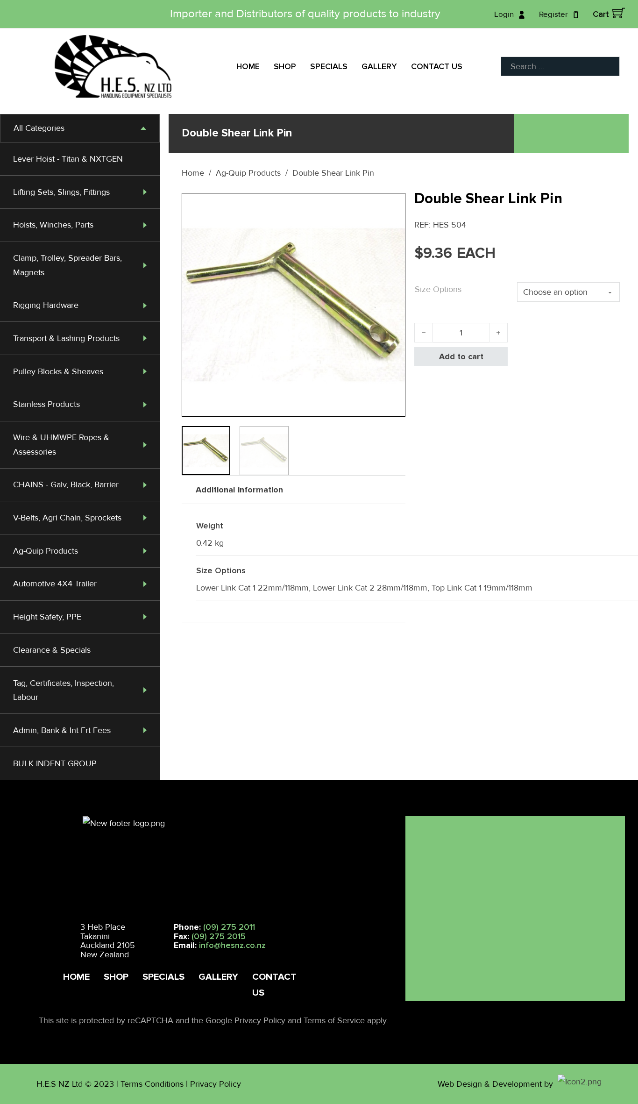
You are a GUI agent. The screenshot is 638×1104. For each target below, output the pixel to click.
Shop (285, 66)
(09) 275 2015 (218, 936)
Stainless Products (46, 404)
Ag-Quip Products (45, 551)
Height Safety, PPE (47, 617)
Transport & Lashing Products (66, 338)
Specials (328, 66)
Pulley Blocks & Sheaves (58, 371)
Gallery (379, 66)
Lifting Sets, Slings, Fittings (61, 192)
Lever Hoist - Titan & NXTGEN (68, 159)
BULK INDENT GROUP (55, 763)
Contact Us (436, 66)
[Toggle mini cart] (618, 13)
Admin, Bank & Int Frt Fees (62, 730)
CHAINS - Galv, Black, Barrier (66, 484)
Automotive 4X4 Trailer (55, 583)
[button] (392, 205)
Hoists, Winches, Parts (53, 225)
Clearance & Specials (52, 650)
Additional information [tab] (239, 489)
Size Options (438, 289)
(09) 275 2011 (229, 927)
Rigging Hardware (45, 305)
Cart (601, 14)
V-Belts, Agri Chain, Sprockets (67, 518)
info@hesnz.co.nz (232, 945)
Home (248, 66)
